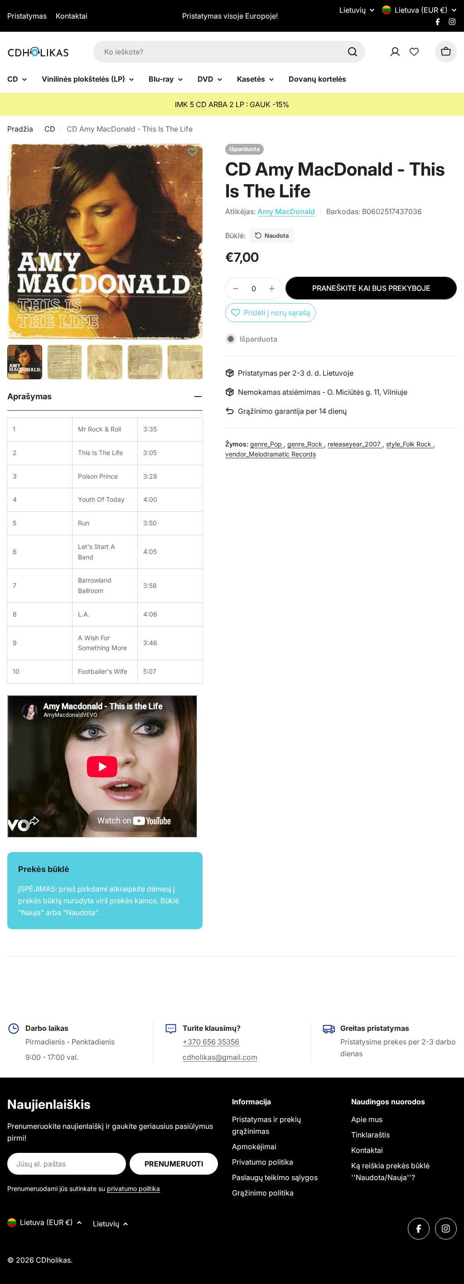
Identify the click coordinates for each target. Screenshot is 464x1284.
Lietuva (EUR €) (421, 10)
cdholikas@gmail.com (220, 1057)
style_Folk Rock (409, 444)
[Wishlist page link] (414, 51)
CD (49, 128)
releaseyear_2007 (355, 444)
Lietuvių (352, 10)
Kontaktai (71, 15)
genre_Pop (267, 444)
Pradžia (20, 128)
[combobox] (229, 52)
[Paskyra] (407, 51)
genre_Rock (305, 444)
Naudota (277, 235)
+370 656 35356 (211, 1041)
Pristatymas (27, 15)
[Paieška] (352, 51)
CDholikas (53, 1259)
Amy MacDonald (286, 211)
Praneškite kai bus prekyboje (371, 288)
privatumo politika (133, 1188)
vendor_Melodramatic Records (270, 454)
